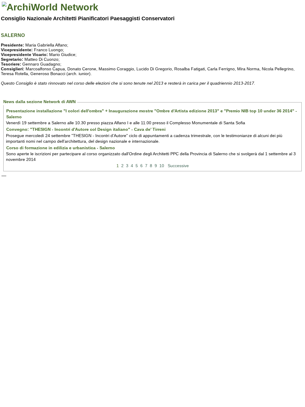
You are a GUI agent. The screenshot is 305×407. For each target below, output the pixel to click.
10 (161, 165)
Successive (178, 165)
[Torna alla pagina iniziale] (50, 7)
